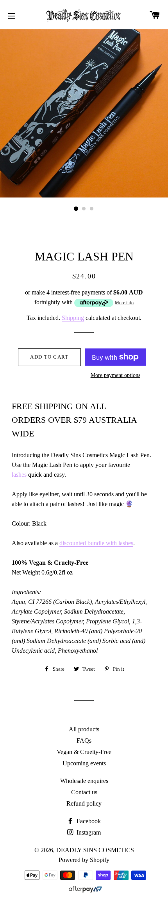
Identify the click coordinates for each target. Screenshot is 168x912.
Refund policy (84, 803)
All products (84, 729)
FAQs (84, 740)
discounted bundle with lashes (96, 543)
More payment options (115, 375)
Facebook (88, 821)
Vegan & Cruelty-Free (84, 752)
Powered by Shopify (84, 859)
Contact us (84, 792)
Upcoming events (84, 763)
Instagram (88, 832)
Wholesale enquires (84, 780)
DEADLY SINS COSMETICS (95, 850)
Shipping (73, 317)
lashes (19, 474)
